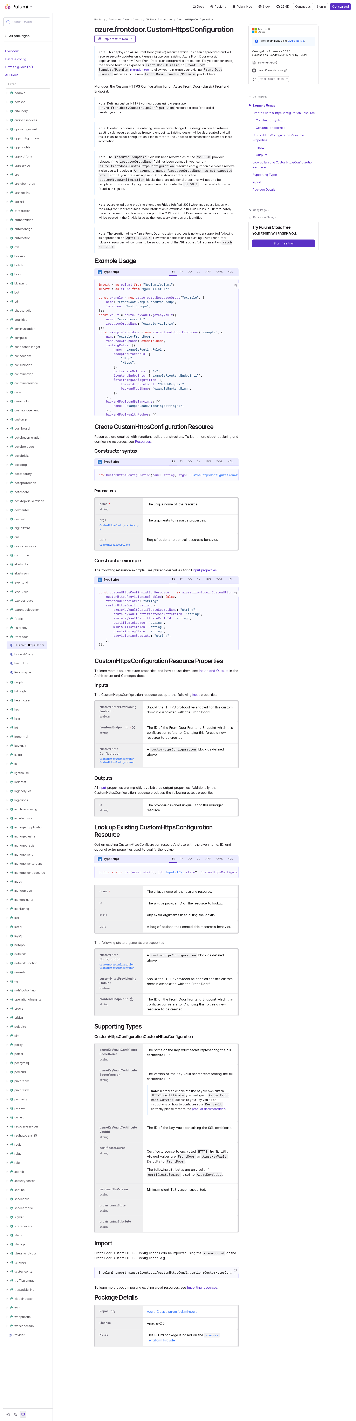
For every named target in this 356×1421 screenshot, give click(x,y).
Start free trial (283, 243)
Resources (143, 441)
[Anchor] (237, 28)
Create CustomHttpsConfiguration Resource (284, 113)
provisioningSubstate (115, 1221)
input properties (205, 570)
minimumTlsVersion (114, 1189)
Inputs (260, 147)
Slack (266, 6)
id (101, 805)
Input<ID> (173, 872)
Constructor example (270, 127)
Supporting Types (265, 174)
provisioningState (113, 1205)
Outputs (261, 155)
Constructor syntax (269, 120)
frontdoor (166, 19)
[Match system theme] (23, 1414)
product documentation (208, 1109)
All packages (19, 36)
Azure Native (296, 40)
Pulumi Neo (244, 6)
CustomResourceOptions (115, 544)
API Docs (11, 75)
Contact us (303, 6)
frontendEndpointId (114, 727)
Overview (12, 51)
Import (257, 182)
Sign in (321, 6)
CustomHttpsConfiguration (195, 19)
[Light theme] (8, 1414)
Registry (220, 6)
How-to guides (18, 67)
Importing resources (202, 1287)
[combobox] (26, 22)
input (196, 695)
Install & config (15, 59)
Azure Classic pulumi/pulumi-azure (172, 1311)
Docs (200, 6)
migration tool (140, 69)
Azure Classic (133, 19)
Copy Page (260, 209)
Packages (115, 19)
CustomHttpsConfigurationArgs (215, 475)
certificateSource (112, 1148)
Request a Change (264, 217)
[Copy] (235, 285)
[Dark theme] (15, 1414)
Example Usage (264, 105)
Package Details (264, 189)
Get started (340, 6)
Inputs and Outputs (213, 671)
